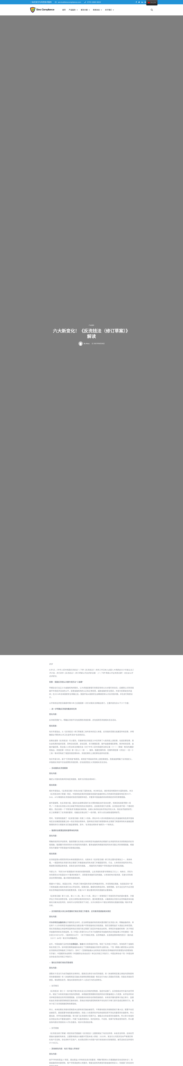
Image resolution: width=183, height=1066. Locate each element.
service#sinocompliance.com (69, 2)
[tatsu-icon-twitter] (139, 2)
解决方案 (84, 10)
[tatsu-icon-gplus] (146, 2)
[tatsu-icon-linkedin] (142, 2)
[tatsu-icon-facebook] (136, 2)
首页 (64, 10)
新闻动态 (96, 10)
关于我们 (108, 10)
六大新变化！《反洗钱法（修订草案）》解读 (91, 333)
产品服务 (72, 10)
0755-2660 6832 (94, 2)
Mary (88, 343)
